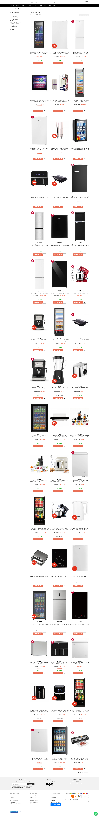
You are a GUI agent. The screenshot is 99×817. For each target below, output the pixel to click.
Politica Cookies (13, 802)
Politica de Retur (33, 799)
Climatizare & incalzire (14, 23)
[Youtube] (49, 784)
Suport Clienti (34, 793)
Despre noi (24, 5)
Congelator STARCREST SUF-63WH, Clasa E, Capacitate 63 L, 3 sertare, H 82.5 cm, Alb (39, 149)
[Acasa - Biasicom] (17, 2)
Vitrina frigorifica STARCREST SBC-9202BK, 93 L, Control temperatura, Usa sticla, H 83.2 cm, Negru (39, 436)
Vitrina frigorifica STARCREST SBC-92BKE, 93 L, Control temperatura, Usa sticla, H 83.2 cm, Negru (80, 149)
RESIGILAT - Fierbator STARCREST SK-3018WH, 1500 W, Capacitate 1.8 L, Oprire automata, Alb (79, 529)
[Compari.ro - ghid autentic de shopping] (41, 812)
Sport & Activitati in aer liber (15, 22)
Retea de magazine (14, 800)
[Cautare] (54, 2)
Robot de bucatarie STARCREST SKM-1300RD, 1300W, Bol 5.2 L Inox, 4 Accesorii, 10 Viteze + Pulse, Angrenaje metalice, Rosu (79, 292)
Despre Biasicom (14, 793)
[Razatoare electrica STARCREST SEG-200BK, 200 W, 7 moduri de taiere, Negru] (39, 464)
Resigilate (12, 29)
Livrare (49, 5)
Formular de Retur (33, 5)
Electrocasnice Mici (14, 17)
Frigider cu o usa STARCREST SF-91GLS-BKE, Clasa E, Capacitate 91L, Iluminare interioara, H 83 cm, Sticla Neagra (59, 292)
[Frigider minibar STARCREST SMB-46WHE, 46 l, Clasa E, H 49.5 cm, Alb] (39, 649)
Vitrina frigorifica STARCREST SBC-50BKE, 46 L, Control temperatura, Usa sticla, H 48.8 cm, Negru (39, 101)
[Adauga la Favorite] (44, 63)
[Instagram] (52, 784)
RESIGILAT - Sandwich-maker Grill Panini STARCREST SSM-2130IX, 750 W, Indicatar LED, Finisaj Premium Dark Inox (39, 575)
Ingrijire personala (13, 25)
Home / (12, 8)
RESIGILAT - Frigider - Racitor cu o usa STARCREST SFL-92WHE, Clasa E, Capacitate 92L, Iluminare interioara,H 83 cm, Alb (80, 575)
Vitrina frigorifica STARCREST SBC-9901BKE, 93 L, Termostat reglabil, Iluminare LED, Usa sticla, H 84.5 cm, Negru (59, 759)
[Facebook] (47, 784)
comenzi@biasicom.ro (76, 783)
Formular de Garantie (34, 803)
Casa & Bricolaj (13, 20)
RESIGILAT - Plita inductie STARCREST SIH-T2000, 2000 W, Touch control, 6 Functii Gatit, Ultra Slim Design (59, 575)
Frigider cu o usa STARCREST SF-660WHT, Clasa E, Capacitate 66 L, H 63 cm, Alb (39, 759)
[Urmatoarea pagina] (87, 772)
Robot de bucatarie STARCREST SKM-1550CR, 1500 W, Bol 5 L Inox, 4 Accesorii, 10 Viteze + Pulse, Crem (59, 481)
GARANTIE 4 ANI (42, 5)
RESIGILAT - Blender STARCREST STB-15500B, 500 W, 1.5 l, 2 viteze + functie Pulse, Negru (59, 388)
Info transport (33, 797)
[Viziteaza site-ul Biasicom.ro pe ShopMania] (14, 812)
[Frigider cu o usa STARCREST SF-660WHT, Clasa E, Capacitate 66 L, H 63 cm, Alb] (39, 740)
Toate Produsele (14, 5)
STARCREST (39, 51)
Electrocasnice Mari (14, 16)
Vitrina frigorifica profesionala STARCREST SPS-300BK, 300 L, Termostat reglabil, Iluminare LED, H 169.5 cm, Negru (59, 340)
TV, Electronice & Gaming (15, 19)
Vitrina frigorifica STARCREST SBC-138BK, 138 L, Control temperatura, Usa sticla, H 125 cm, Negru (39, 53)
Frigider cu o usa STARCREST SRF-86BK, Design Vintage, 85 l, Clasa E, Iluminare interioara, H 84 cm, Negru (80, 196)
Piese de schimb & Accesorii (15, 28)
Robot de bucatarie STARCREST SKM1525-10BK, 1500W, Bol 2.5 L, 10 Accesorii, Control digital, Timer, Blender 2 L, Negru (79, 436)
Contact (11, 795)
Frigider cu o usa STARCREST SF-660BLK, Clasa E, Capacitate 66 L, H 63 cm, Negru (60, 244)
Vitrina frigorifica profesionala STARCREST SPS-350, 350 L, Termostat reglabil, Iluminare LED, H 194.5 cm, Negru (79, 101)
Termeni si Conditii (14, 799)
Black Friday (12, 14)
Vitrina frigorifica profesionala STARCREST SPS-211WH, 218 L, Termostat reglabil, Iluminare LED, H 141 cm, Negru (39, 529)
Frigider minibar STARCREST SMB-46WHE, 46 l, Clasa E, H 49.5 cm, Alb (39, 663)
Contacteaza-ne (57, 804)
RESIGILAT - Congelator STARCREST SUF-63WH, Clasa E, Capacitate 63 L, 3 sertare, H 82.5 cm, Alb (59, 53)
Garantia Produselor (34, 800)
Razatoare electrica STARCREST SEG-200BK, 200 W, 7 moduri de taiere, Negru (39, 481)
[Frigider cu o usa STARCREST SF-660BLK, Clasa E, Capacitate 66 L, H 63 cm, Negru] (59, 226)
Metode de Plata (33, 795)
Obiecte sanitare (13, 26)
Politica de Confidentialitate (24, 787)
